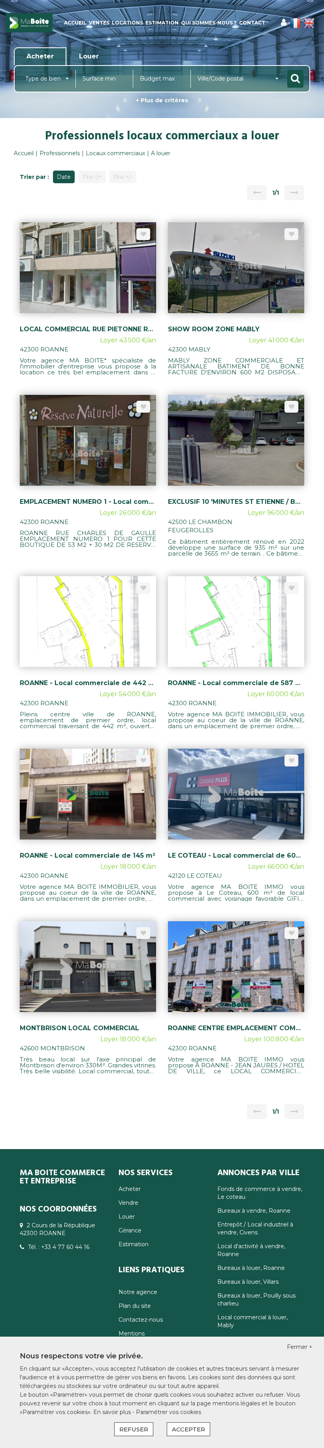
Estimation (162, 23)
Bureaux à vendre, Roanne (253, 1210)
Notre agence (138, 1292)
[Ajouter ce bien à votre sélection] (143, 234)
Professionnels (60, 153)
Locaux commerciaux (115, 153)
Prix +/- (122, 176)
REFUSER (133, 1429)
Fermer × (299, 1346)
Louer (127, 1216)
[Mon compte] (283, 22)
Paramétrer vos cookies (168, 1412)
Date (64, 176)
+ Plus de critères (162, 100)
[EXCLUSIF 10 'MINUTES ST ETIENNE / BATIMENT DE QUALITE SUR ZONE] (236, 439)
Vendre (128, 1202)
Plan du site (135, 1305)
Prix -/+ (92, 176)
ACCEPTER (188, 1429)
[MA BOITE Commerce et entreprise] (29, 22)
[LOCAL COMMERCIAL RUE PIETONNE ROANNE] (88, 267)
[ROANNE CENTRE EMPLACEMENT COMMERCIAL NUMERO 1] (236, 966)
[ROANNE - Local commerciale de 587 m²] (236, 620)
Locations (127, 23)
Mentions (132, 1333)
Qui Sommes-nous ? (209, 23)
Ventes (99, 23)
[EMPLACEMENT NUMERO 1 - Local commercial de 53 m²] (88, 439)
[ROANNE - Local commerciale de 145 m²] (88, 793)
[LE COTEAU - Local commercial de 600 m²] (236, 793)
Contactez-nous (141, 1319)
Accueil (75, 23)
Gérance (130, 1230)
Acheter (130, 1189)
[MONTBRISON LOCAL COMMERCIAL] (88, 966)
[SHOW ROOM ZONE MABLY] (236, 267)
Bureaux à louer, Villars (248, 1281)
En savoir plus (112, 1412)
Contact (252, 23)
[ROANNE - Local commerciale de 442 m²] (88, 620)
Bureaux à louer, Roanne (251, 1267)
